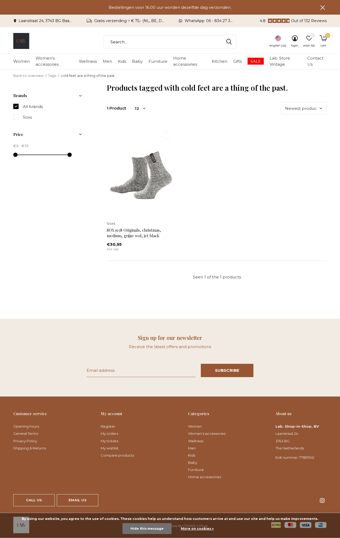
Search (229, 41)
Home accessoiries (185, 61)
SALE (255, 61)
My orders (109, 433)
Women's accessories (47, 61)
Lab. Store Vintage (280, 61)
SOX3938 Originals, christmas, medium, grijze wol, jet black (134, 232)
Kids (122, 61)
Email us (77, 500)
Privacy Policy (25, 441)
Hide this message (147, 529)
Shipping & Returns (29, 448)
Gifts (237, 61)
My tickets (109, 441)
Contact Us (315, 61)
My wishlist (109, 448)
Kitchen (219, 61)
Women (21, 61)
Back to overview (28, 75)
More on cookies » (197, 529)
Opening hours (26, 426)
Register (108, 426)
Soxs (27, 117)
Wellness (88, 61)
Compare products (117, 455)
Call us (34, 500)
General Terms (25, 433)
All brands (33, 106)
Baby (137, 61)
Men (107, 61)
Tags (52, 75)
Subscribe (227, 370)
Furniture (157, 61)
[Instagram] (322, 500)
